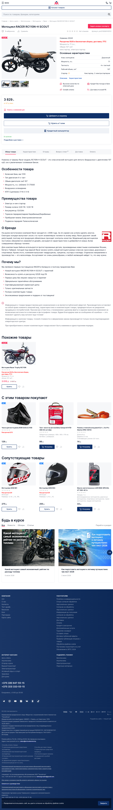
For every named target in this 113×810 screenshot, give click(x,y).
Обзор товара (10, 152)
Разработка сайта (96, 719)
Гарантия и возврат (63, 631)
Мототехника (61, 658)
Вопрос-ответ (61, 152)
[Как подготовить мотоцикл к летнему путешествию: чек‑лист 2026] (84, 555)
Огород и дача (7, 663)
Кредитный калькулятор (58, 131)
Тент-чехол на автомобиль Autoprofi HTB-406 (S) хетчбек (55, 429)
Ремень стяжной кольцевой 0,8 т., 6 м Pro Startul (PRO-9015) (93, 429)
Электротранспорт (9, 668)
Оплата (92, 152)
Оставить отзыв (62, 633)
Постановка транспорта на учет (68, 647)
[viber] (9, 701)
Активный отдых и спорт (11, 671)
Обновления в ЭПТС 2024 (66, 649)
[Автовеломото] (56, 2)
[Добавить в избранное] (20, 386)
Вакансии (5, 610)
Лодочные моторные (64, 666)
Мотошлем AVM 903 (47, 488)
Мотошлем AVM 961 (9, 488)
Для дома (5, 676)
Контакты (5, 604)
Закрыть (103, 803)
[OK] (32, 701)
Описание (63, 78)
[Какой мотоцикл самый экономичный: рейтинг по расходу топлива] (28, 555)
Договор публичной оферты (66, 636)
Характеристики (75, 78)
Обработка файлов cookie (66, 644)
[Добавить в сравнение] (24, 386)
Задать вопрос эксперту (99, 26)
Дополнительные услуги (65, 628)
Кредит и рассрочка (64, 625)
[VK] (27, 701)
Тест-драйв (6, 607)
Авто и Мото (6, 658)
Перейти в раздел (103, 525)
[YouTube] (15, 701)
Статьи (30, 525)
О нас (4, 602)
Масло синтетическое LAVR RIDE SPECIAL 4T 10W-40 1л (93, 489)
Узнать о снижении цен (16, 110)
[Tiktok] (38, 701)
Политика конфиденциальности (68, 599)
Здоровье (5, 674)
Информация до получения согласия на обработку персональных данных (66, 614)
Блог (3, 612)
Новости (11, 525)
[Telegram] (4, 701)
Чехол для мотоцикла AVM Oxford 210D (17, 428)
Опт (3, 599)
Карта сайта (6, 617)
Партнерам (6, 615)
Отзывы (46, 152)
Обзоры (21, 525)
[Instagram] (21, 701)
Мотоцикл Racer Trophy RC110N (14, 367)
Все (3, 525)
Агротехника (6, 661)
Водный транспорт (9, 666)
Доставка (79, 152)
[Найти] (109, 14)
